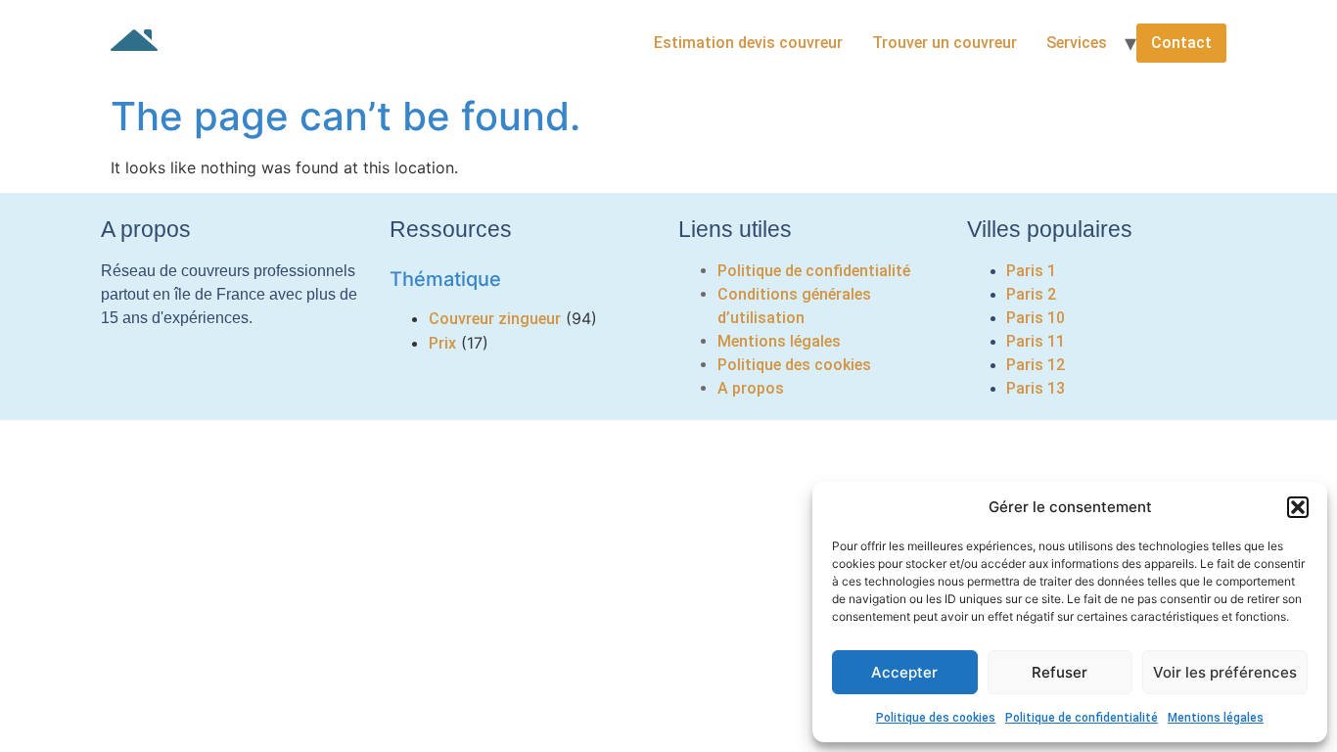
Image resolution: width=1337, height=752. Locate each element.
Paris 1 (1031, 270)
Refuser (1059, 672)
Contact (1181, 42)
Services (1076, 42)
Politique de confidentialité (1081, 718)
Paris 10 (1035, 317)
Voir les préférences (1225, 672)
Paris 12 (1035, 364)
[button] (1298, 507)
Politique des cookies (935, 718)
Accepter (904, 672)
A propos (750, 388)
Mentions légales (1216, 718)
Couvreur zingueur (495, 318)
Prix (442, 343)
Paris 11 (1035, 341)
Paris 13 (1035, 388)
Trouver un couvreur (944, 42)
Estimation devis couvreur (748, 42)
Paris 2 (1031, 294)
